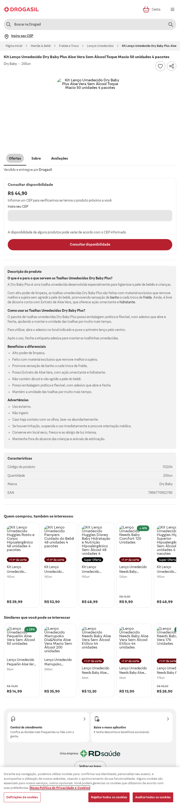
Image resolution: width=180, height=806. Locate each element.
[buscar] (170, 24)
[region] (90, 786)
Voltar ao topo (90, 766)
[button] (90, 111)
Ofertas (15, 158)
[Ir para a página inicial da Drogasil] (21, 9)
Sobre (36, 158)
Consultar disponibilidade (90, 244)
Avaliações (59, 158)
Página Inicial (14, 46)
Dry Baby (165, 484)
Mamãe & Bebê (41, 46)
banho (114, 297)
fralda (147, 297)
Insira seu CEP (18, 206)
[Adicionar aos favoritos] (160, 66)
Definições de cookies (22, 797)
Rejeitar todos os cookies (109, 797)
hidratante (127, 302)
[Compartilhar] (171, 66)
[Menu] (172, 9)
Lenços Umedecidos (100, 46)
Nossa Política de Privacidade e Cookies (60, 788)
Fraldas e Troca (69, 46)
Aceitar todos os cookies (153, 797)
